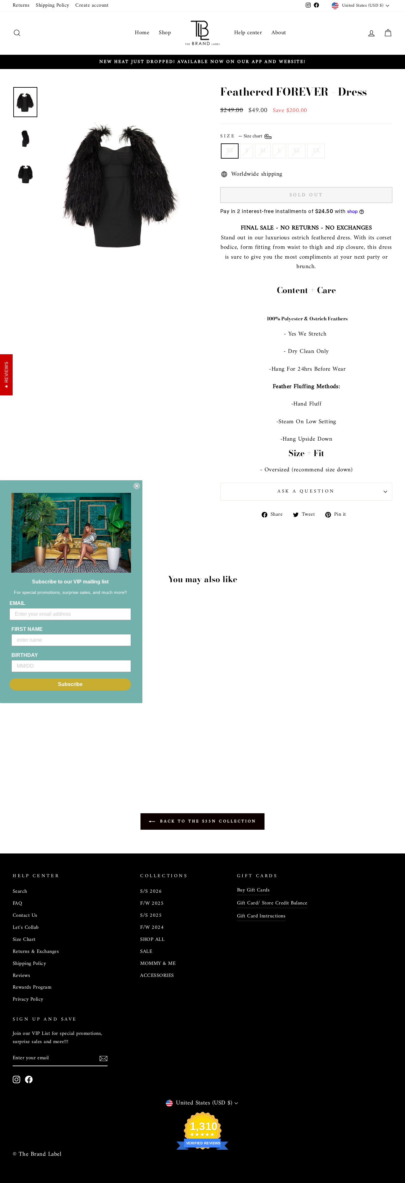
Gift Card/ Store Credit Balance (272, 903)
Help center (248, 33)
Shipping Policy (52, 5)
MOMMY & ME (158, 963)
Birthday (24, 655)
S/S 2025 (151, 915)
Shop (165, 33)
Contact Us (25, 915)
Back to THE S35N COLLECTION (207, 821)
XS (229, 151)
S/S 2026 (151, 891)
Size (242, 136)
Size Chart (24, 939)
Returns (21, 5)
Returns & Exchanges (36, 951)
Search (20, 891)
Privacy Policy (28, 999)
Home (142, 33)
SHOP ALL (152, 939)
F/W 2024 (152, 927)
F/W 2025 (152, 903)
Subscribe (70, 684)
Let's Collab (26, 927)
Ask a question (306, 491)
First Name (27, 629)
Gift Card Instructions (261, 916)
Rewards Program (32, 987)
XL (296, 151)
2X (316, 151)
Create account (92, 5)
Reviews (21, 975)
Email (17, 603)
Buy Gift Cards (253, 890)
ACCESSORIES (157, 975)
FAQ (17, 903)
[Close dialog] (137, 486)
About (278, 33)
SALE (146, 951)
